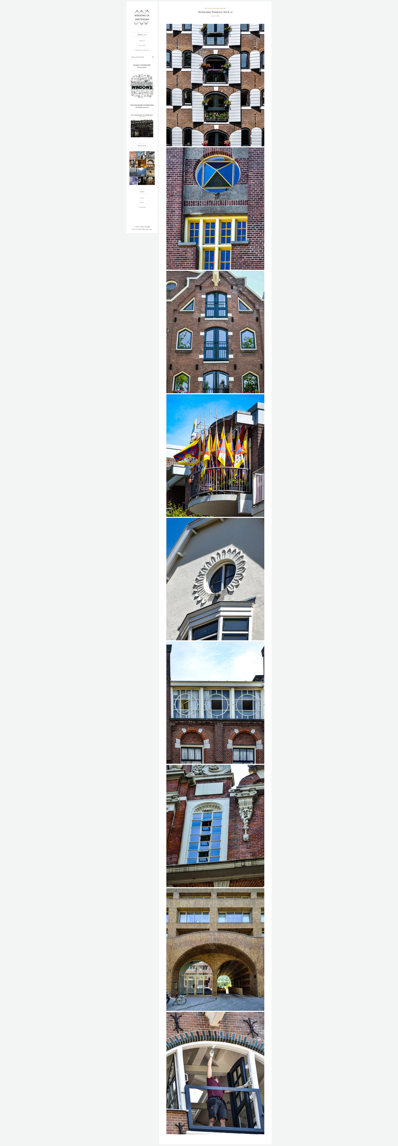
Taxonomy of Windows (142, 50)
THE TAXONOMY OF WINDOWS (142, 105)
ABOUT (142, 202)
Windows (142, 41)
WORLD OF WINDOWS (141, 65)
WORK (142, 198)
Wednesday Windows (219, 8)
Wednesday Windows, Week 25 (215, 12)
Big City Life (208, 8)
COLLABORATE (142, 207)
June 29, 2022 (215, 16)
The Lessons (142, 45)
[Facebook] (142, 222)
